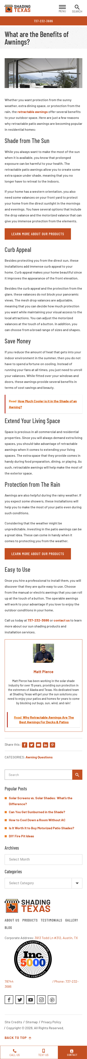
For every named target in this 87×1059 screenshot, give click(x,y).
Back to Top (16, 1038)
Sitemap (32, 1022)
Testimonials (51, 920)
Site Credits (13, 1022)
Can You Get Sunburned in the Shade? (37, 812)
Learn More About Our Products (37, 233)
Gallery (71, 920)
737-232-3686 (43, 21)
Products (30, 920)
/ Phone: (58, 981)
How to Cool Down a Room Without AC (37, 820)
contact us (62, 620)
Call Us (15, 1054)
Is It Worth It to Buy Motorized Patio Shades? (41, 828)
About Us (12, 920)
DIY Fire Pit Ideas (21, 836)
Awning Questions (39, 757)
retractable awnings (33, 112)
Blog (8, 927)
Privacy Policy (51, 1022)
